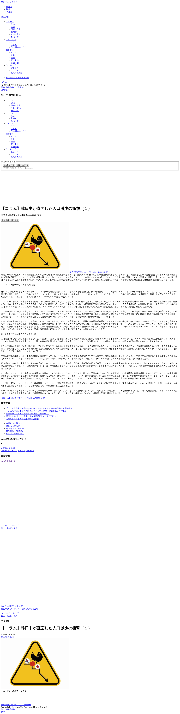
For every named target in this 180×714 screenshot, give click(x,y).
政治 (13, 24)
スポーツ (15, 37)
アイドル (15, 60)
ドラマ (14, 52)
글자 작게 (5, 220)
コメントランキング (10, 613)
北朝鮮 (14, 32)
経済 (13, 27)
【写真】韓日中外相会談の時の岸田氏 (22, 419)
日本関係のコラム (18, 47)
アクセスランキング (10, 525)
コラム (14, 45)
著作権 (12, 709)
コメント (15, 70)
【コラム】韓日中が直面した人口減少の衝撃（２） (23, 398)
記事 (8, 448)
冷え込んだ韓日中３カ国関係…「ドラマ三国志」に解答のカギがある (36, 411)
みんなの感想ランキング (12, 606)
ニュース (10, 21)
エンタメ (10, 50)
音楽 (13, 55)
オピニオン (11, 40)
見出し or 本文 (9, 165)
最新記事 (5, 17)
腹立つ (4, 609)
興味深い (26, 609)
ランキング (11, 65)
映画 (13, 58)
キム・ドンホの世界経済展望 (95, 272)
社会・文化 (16, 34)
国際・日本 (16, 29)
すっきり (18, 609)
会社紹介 (5, 705)
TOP (3, 712)
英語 (8, 9)
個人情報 (5, 709)
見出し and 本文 (22, 165)
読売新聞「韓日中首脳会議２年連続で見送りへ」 (27, 414)
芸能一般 (15, 63)
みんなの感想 (17, 73)
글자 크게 (14, 220)
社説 (13, 42)
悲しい (10, 609)
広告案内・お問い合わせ (20, 705)
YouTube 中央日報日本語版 (17, 78)
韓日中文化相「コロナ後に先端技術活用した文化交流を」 (31, 416)
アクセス (15, 68)
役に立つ (34, 609)
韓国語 (9, 7)
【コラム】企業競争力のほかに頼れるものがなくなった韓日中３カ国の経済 (39, 408)
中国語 (9, 12)
